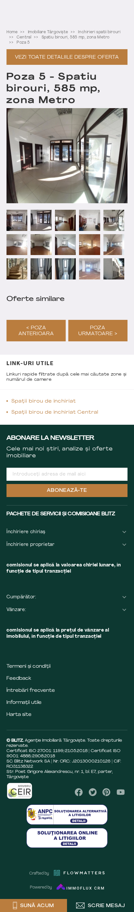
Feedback (19, 678)
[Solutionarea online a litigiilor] (67, 837)
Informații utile (24, 702)
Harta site (19, 714)
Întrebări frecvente (31, 690)
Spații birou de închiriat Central (54, 412)
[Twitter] (93, 792)
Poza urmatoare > (97, 331)
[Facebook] (79, 792)
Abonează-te (67, 490)
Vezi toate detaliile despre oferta (67, 57)
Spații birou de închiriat (43, 401)
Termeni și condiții (29, 666)
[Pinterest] (106, 792)
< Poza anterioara (36, 331)
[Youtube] (120, 792)
